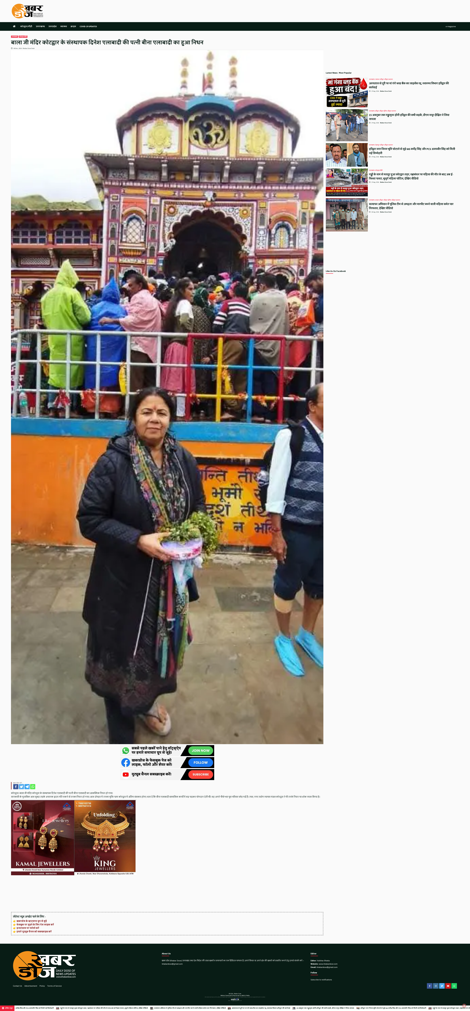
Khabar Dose (237, 993)
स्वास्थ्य (63, 26)
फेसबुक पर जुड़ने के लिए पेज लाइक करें (35, 925)
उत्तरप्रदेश (52, 26)
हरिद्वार (382, 79)
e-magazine (451, 26)
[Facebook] (15, 786)
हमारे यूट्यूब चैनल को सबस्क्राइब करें (34, 932)
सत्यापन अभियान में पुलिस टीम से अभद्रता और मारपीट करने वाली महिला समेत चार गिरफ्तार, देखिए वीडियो (411, 206)
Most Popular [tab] (345, 73)
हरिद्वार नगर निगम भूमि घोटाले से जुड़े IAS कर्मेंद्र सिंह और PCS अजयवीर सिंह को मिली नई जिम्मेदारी (412, 151)
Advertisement (30, 986)
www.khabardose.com (328, 964)
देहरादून (377, 145)
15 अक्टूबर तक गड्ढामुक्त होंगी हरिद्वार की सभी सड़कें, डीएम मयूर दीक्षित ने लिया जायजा (409, 117)
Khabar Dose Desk (29, 48)
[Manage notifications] (464, 1006)
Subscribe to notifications (321, 980)
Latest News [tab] (332, 73)
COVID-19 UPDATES (88, 26)
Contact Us (17, 986)
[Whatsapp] (32, 786)
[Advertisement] (84, 894)
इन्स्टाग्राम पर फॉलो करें (28, 928)
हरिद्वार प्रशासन (388, 79)
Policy (42, 986)
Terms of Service (54, 986)
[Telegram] (27, 786)
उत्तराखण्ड (40, 26)
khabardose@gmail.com (172, 964)
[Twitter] (21, 786)
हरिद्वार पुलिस (383, 111)
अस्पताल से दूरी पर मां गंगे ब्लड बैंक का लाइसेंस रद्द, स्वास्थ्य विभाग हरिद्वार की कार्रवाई (409, 85)
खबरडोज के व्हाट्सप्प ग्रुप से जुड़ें (32, 921)
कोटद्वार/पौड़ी (26, 26)
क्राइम (73, 26)
